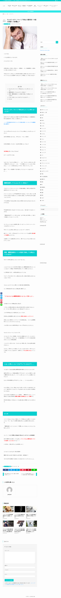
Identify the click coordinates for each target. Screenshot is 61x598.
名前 (6, 565)
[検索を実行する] (57, 42)
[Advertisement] (50, 30)
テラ (42, 155)
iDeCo (42, 120)
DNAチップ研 (44, 112)
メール (6, 569)
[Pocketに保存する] (22, 470)
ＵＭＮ (42, 200)
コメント (7, 550)
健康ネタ (43, 179)
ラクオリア (43, 168)
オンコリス (43, 131)
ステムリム (43, 147)
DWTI (42, 115)
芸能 (42, 189)
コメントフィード (43, 220)
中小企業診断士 (44, 176)
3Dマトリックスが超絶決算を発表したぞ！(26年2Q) (49, 63)
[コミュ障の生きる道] (4, 5)
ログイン (42, 217)
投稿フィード (42, 218)
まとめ (10, 99)
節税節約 (43, 187)
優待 (42, 181)
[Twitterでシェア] (11, 470)
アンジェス (43, 128)
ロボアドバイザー (45, 171)
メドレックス (44, 165)
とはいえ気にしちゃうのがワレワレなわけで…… (19, 97)
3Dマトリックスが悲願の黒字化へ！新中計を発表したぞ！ (49, 71)
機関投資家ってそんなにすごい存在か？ (17, 92)
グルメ (42, 139)
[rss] (56, 0)
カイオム (43, 133)
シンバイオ (43, 144)
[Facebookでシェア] (5, 470)
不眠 (42, 173)
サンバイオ (43, 141)
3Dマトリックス (44, 109)
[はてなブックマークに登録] (17, 470)
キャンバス (43, 136)
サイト (6, 574)
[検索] (57, 0)
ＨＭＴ (42, 197)
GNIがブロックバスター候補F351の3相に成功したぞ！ (49, 75)
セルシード (43, 149)
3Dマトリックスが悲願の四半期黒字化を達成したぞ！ (49, 67)
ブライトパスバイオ (45, 163)
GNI (42, 117)
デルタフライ (44, 157)
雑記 (42, 195)
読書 (42, 192)
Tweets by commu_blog (44, 50)
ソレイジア (43, 152)
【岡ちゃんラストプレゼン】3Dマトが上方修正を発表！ (49, 59)
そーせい (43, 123)
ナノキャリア (6, 466)
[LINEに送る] (34, 470)
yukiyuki (9, 494)
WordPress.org (43, 221)
